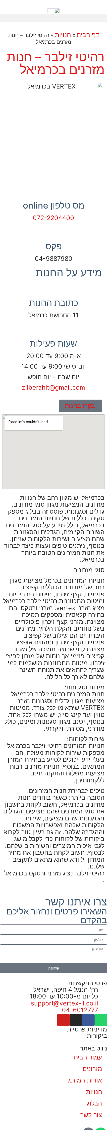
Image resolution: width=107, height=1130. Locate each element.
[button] (53, 18)
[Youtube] (63, 1020)
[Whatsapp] (101, 1020)
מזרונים (92, 1068)
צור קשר (91, 1114)
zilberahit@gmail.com (53, 387)
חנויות (63, 35)
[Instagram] (76, 1020)
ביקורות (97, 1035)
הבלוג (94, 1103)
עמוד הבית (88, 1057)
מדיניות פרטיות (87, 1029)
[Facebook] (88, 1020)
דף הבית (88, 35)
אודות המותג (85, 1080)
